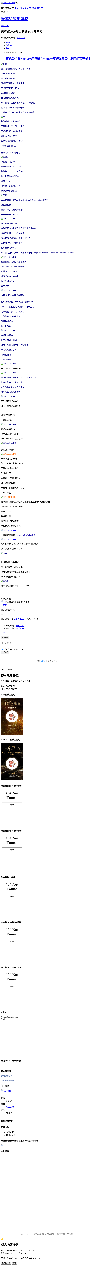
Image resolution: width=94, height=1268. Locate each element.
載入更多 (5, 637)
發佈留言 (5, 652)
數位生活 (20, 626)
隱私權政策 (61, 1234)
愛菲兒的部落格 (14, 19)
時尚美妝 (21, 38)
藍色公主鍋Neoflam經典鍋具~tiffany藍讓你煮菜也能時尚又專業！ (48, 58)
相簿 (8, 42)
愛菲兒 (4, 605)
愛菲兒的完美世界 (6, 1076)
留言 (22, 619)
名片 (8, 48)
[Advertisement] (11, 1191)
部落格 (9, 45)
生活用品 (20, 628)
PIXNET (28, 1234)
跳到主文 (5, 26)
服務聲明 (70, 1234)
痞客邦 (17, 619)
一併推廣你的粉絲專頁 (7, 1080)
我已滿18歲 (6, 1263)
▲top (3, 633)
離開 (14, 1263)
